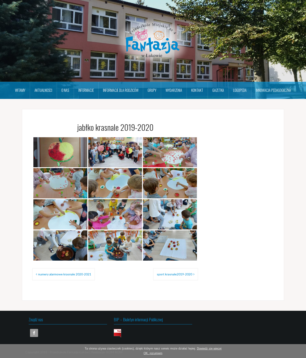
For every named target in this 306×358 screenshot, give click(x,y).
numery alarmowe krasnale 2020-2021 (64, 274)
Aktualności (43, 90)
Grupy (152, 90)
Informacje (86, 90)
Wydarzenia (174, 90)
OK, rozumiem (153, 353)
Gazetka (218, 90)
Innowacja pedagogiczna (273, 90)
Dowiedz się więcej (209, 348)
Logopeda (240, 90)
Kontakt (197, 90)
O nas (65, 90)
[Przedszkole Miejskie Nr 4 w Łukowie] (153, 40)
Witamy (20, 90)
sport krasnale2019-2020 (174, 274)
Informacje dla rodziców (120, 90)
